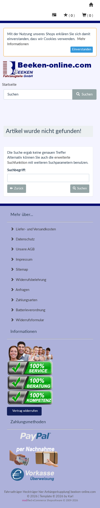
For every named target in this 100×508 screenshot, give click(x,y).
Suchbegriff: (16, 170)
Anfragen (21, 290)
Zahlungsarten (25, 300)
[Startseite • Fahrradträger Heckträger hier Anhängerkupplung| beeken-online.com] (48, 68)
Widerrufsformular (29, 320)
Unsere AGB (24, 249)
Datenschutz (24, 239)
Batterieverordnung (29, 310)
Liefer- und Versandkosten (35, 229)
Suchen (86, 94)
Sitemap (21, 269)
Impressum (23, 259)
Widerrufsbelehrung (30, 280)
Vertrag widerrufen (25, 411)
